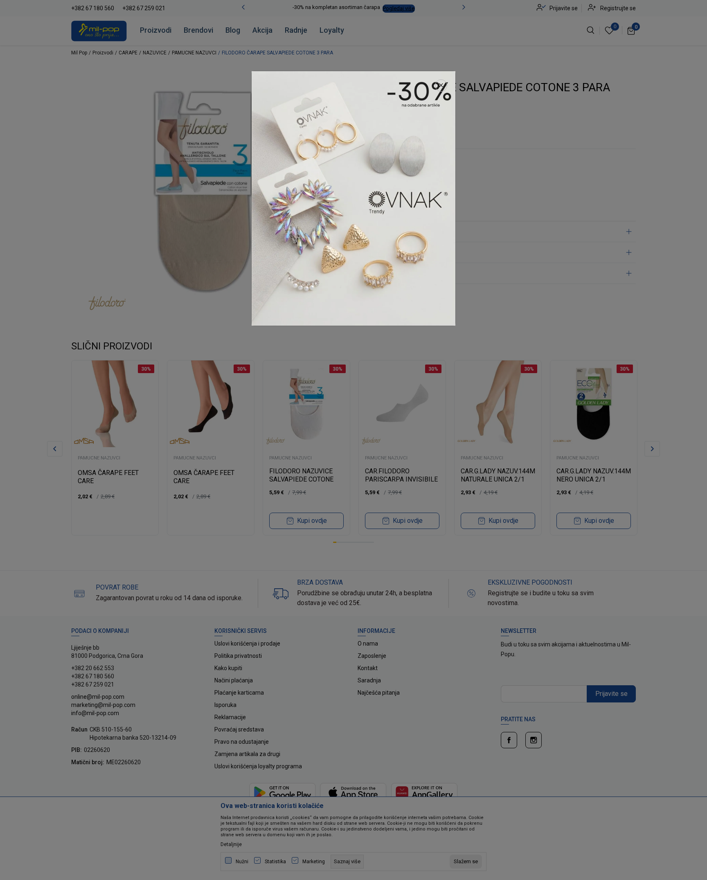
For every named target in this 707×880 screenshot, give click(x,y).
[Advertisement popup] (353, 198)
